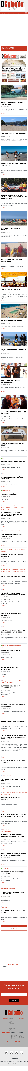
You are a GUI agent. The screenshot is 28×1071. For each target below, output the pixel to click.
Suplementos (21, 1037)
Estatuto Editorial (12, 1028)
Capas (10, 1022)
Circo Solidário (13, 1039)
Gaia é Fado (13, 1037)
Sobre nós (10, 1021)
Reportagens (10, 1041)
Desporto (5, 1018)
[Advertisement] (14, 29)
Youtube (7, 1051)
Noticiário (21, 1018)
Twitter (22, 1051)
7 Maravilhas (13, 1038)
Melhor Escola (13, 1036)
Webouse (17, 1064)
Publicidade (11, 1025)
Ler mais (3, 113)
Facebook (12, 1051)
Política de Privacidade (13, 1027)
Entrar (10, 1029)
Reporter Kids (6, 1032)
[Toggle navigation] (26, 13)
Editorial (17, 1041)
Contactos (10, 1030)
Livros (20, 1035)
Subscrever (14, 1000)
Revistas (20, 1036)
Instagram (17, 1051)
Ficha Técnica (11, 1023)
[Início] (12, 4)
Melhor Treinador (14, 1035)
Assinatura (10, 1024)
